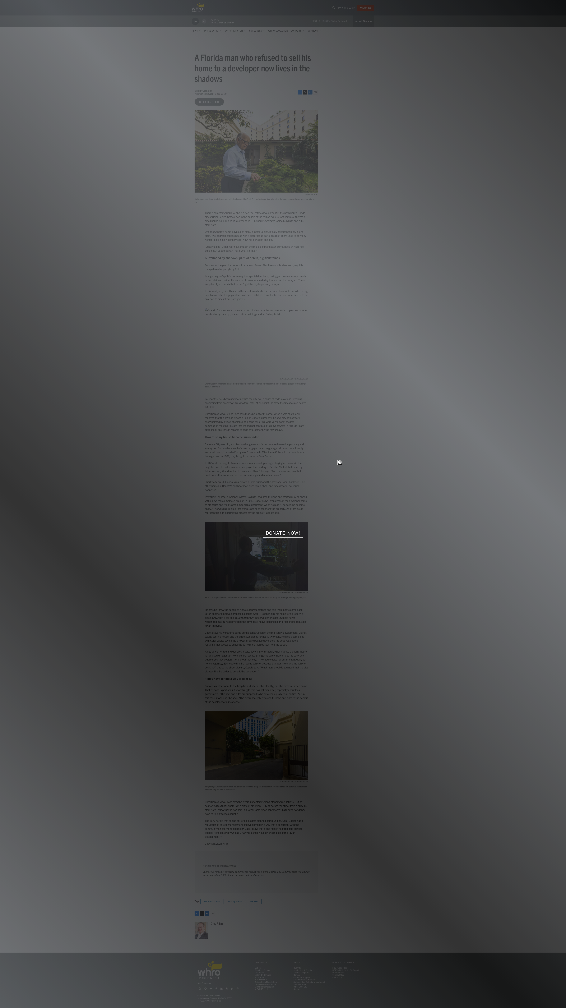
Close (340, 462)
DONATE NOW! (283, 533)
